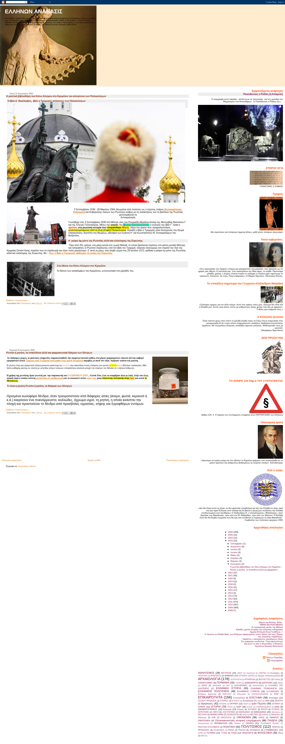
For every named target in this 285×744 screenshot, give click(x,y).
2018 (230, 584)
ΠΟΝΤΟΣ (276, 727)
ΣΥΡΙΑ (200, 733)
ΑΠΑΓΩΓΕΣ (216, 676)
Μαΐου (234, 555)
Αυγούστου (236, 546)
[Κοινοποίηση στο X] (68, 303)
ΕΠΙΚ (276, 694)
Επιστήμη (273, 698)
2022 (230, 572)
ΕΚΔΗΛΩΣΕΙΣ (258, 685)
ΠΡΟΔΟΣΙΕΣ (203, 730)
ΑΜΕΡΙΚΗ (263, 673)
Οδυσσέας (275, 714)
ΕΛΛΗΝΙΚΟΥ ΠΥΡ (78, 375)
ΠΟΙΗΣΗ (250, 723)
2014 (230, 593)
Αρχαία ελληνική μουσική (269, 676)
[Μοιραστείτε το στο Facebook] (71, 303)
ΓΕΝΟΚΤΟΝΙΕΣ (205, 683)
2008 (230, 610)
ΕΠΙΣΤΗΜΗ (255, 697)
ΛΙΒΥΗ (216, 712)
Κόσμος (240, 709)
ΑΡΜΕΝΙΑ (229, 675)
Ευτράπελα (248, 700)
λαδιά (115, 365)
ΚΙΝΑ (277, 707)
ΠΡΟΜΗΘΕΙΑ (218, 730)
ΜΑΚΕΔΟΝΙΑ (260, 712)
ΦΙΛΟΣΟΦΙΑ (265, 732)
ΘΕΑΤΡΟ (279, 701)
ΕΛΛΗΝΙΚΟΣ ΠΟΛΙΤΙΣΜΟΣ (213, 691)
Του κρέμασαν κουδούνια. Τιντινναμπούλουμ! (262, 641)
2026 (230, 532)
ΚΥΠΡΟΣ (276, 709)
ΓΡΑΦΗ (238, 683)
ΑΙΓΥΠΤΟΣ (226, 673)
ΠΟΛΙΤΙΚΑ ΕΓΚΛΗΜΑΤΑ (208, 727)
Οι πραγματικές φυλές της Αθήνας (267, 627)
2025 (230, 535)
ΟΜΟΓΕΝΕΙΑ (204, 720)
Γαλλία (277, 679)
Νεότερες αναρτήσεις (12, 460)
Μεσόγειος (276, 712)
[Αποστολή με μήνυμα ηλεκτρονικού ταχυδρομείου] (63, 303)
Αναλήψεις (275, 673)
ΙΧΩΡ (238, 707)
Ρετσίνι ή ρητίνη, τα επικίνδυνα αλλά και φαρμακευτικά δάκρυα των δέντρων (49, 352)
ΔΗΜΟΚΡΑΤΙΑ (251, 683)
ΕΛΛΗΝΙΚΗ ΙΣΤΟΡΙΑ (228, 688)
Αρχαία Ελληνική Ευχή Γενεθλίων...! (266, 632)
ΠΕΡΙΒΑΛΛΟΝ (220, 723)
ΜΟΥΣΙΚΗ (202, 714)
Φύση (280, 733)
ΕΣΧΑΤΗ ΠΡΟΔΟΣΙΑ (207, 701)
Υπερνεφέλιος (276, 660)
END (203, 736)
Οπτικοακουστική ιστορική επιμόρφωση (238, 720)
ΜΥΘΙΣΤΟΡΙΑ (216, 714)
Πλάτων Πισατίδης (274, 657)
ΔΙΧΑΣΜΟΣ (216, 685)
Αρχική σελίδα (94, 460)
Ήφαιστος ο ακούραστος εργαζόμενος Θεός (262, 639)
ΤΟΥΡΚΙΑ (210, 733)
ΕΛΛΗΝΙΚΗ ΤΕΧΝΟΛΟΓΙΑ (264, 688)
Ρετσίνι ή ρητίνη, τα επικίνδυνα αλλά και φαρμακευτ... (254, 569)
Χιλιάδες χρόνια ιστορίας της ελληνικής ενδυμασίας (259, 629)
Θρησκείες (207, 703)
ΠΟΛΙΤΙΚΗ (229, 726)
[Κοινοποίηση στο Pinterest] (74, 303)
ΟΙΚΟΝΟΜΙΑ (244, 717)
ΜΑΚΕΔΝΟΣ (244, 712)
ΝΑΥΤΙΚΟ (254, 714)
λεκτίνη (65, 365)
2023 (230, 540)
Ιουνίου (234, 552)
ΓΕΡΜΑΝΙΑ (223, 682)
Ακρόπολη (251, 673)
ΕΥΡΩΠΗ (235, 701)
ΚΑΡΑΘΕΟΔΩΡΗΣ (263, 707)
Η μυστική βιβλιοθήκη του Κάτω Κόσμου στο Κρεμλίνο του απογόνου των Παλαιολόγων (56, 96)
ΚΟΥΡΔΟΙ (252, 709)
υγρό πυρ (91, 378)
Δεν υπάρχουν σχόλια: (53, 303)
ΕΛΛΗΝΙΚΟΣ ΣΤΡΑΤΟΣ (248, 691)
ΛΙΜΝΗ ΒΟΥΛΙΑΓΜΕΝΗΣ (271, 625)
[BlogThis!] (66, 303)
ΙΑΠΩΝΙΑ (223, 704)
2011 (230, 602)
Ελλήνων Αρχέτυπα (207, 694)
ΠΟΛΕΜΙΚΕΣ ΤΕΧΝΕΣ (270, 723)
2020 (230, 578)
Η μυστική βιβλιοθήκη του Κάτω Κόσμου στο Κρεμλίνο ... (256, 567)
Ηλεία (259, 701)
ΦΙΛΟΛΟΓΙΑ (247, 733)
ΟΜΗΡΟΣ (274, 717)
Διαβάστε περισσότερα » (17, 300)
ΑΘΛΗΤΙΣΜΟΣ (206, 672)
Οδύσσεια (202, 717)
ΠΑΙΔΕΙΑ (272, 720)
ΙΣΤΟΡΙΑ (216, 706)
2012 (230, 599)
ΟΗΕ (214, 717)
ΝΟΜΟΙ (265, 715)
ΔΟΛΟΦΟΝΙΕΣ (240, 685)
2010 (230, 604)
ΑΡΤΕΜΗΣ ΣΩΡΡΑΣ (247, 676)
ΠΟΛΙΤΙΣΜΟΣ (251, 726)
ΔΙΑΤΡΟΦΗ (267, 683)
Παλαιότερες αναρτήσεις (177, 460)
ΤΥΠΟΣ (224, 733)
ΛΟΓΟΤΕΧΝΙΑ (229, 712)
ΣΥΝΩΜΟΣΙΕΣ (271, 730)
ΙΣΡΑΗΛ (201, 707)
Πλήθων (237, 723)
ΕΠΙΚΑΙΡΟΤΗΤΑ (210, 697)
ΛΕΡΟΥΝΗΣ (203, 712)
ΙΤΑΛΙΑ (230, 707)
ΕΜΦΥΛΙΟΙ (227, 694)
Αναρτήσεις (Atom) (27, 466)
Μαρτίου (235, 561)
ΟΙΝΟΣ (261, 717)
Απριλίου (235, 558)
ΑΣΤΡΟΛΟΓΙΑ (236, 679)
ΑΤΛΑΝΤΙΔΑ (250, 679)
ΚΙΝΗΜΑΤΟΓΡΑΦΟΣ (207, 709)
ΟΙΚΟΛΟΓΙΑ (226, 717)
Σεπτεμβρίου (237, 543)
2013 (230, 596)
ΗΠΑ (267, 700)
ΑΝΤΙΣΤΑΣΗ (203, 676)
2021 (230, 575)
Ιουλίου (234, 549)
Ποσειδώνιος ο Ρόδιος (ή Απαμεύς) (263, 94)
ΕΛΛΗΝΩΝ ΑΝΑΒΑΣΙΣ (33, 11)
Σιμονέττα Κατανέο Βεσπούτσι (269, 646)
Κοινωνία (227, 709)
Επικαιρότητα (239, 698)
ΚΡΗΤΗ (264, 709)
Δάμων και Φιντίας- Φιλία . (271, 622)
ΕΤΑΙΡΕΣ (224, 701)
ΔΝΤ (228, 685)
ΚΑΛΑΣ (249, 707)
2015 (230, 590)
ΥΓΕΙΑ (234, 733)
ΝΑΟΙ (244, 715)
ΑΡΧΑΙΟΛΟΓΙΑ (209, 679)
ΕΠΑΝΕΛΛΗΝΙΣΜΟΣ (260, 694)
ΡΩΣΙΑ (231, 730)
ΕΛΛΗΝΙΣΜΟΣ (272, 691)
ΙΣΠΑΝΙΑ (276, 704)
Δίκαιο (280, 683)
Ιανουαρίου (236, 564)
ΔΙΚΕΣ (204, 685)
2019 (230, 581)
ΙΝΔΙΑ (245, 704)
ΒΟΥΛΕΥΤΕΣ (265, 679)
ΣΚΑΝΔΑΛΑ (255, 730)
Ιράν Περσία (259, 703)
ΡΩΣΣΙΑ (242, 730)
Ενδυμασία (241, 694)
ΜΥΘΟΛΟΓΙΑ (233, 714)
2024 (230, 538)
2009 (230, 607)
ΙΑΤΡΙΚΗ (234, 703)
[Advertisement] (28, 328)
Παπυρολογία (203, 723)
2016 (230, 587)
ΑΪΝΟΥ (240, 673)
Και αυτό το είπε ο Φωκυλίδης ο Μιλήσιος (263, 644)
